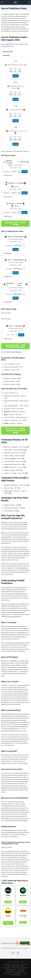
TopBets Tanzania (11, 966)
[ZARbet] (8, 893)
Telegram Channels (17, 972)
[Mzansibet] (23, 893)
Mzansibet (23, 895)
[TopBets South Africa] (15, 2)
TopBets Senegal (25, 967)
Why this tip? (8, 175)
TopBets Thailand (8, 972)
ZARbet (8, 895)
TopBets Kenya (6, 964)
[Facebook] (13, 953)
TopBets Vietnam (20, 971)
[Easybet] (8, 913)
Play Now (8, 902)
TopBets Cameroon (6, 967)
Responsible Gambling (15, 974)
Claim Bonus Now (8, 923)
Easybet (8, 916)
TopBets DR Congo (11, 971)
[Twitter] (18, 953)
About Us (25, 972)
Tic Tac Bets (22, 916)
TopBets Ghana (24, 964)
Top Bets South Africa (19, 961)
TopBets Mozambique (11, 969)
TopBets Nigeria (15, 964)
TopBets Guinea (16, 967)
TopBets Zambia (21, 969)
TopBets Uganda (20, 966)
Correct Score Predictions (14, 352)
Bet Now (15, 75)
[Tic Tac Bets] (23, 913)
